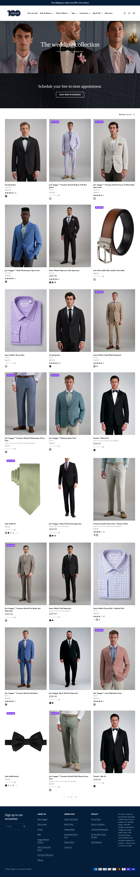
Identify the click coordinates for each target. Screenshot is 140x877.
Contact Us (68, 847)
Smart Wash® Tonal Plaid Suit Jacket (107, 355)
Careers (40, 829)
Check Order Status (71, 819)
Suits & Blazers (45, 13)
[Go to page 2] (75, 797)
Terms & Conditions (97, 824)
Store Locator (42, 824)
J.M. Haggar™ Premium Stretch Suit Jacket (21, 693)
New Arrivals (33, 13)
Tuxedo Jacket (10, 185)
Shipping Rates (69, 829)
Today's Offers (69, 842)
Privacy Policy (96, 819)
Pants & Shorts (61, 13)
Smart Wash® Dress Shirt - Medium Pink (108, 608)
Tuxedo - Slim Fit (99, 776)
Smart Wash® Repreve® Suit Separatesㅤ (64, 270)
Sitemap (40, 860)
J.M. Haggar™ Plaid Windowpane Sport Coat (22, 270)
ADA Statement (96, 842)
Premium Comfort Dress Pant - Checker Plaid (110, 524)
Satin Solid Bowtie (12, 776)
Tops (73, 13)
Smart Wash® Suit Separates (60, 608)
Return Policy (68, 824)
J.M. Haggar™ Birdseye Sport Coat (62, 438)
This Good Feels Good (45, 855)
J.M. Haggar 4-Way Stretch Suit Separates (65, 524)
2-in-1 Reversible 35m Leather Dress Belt (108, 270)
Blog (39, 834)
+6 (17, 533)
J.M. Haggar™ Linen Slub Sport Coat (107, 693)
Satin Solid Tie (10, 524)
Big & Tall (96, 13)
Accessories (84, 13)
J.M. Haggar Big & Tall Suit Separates (63, 693)
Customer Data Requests (99, 829)
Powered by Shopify (25, 869)
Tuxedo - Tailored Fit (101, 438)
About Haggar (42, 819)
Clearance (108, 13)
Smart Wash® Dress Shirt (14, 355)
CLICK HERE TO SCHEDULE (70, 94)
